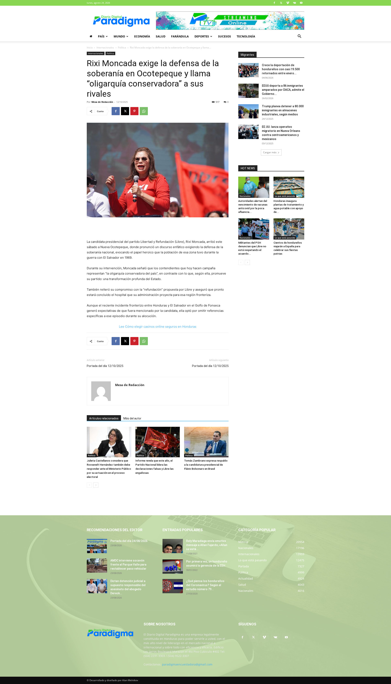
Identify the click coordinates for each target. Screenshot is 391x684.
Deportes (201, 36)
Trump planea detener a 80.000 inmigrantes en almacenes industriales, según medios (283, 110)
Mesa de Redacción (102, 101)
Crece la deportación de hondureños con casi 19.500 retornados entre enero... (281, 69)
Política (122, 47)
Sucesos (224, 36)
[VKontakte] (294, 3)
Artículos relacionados (104, 418)
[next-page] (95, 485)
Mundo (119, 36)
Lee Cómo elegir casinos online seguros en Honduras (157, 326)
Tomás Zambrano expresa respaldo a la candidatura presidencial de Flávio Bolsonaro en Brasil (205, 464)
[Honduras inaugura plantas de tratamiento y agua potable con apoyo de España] (288, 187)
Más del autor (132, 418)
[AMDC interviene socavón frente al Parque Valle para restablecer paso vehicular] (97, 565)
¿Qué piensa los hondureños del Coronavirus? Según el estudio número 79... (205, 585)
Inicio (90, 47)
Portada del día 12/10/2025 (105, 366)
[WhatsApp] (144, 111)
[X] (281, 3)
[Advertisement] (157, 229)
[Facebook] (274, 3)
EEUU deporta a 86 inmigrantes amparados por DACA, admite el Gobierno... (283, 89)
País (101, 36)
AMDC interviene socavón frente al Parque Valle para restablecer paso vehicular (128, 564)
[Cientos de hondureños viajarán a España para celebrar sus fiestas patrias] (288, 229)
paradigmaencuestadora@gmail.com (187, 664)
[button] (299, 37)
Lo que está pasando (285, 196)
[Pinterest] (134, 111)
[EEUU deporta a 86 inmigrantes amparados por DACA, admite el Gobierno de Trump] (248, 91)
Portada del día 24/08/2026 (128, 541)
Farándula (180, 36)
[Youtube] (301, 3)
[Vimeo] (288, 3)
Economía (142, 36)
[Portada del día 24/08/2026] (97, 546)
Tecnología (246, 36)
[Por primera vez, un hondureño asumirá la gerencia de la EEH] (173, 566)
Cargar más (270, 152)
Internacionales (105, 47)
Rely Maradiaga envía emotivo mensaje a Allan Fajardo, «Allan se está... (206, 545)
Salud (160, 36)
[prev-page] (89, 485)
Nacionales (244, 196)
